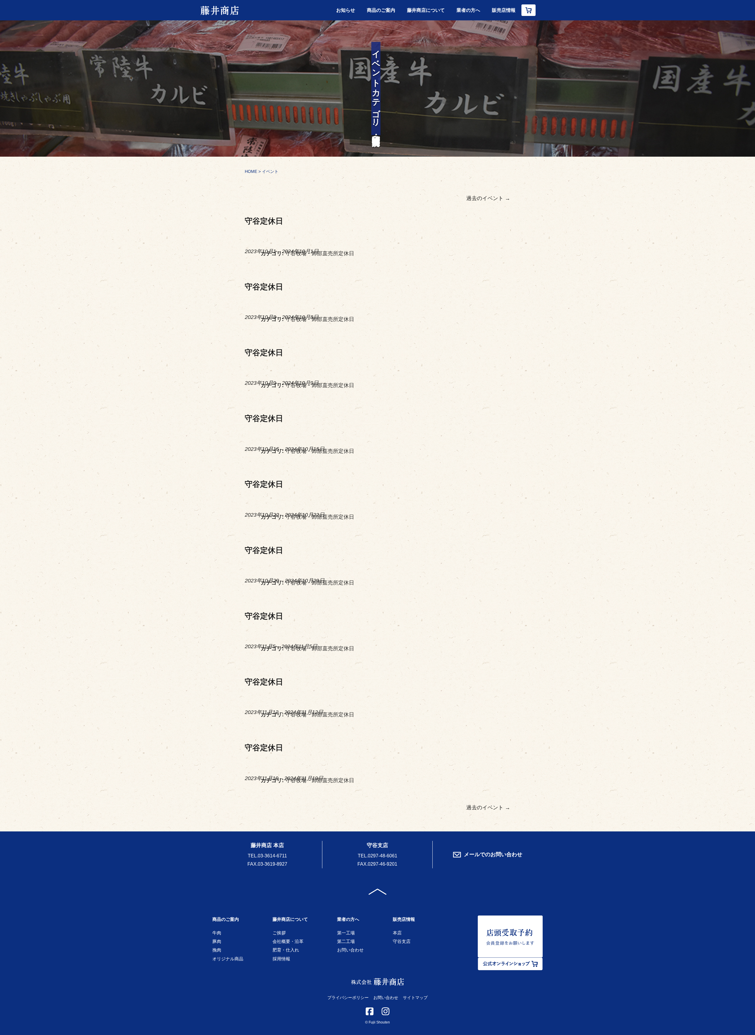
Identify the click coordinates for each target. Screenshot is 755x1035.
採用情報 (281, 958)
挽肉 (216, 949)
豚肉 (216, 941)
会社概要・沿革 (288, 941)
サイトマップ (415, 997)
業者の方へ (468, 10)
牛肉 (216, 932)
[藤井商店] (220, 10)
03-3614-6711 (272, 855)
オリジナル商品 (227, 958)
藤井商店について (426, 10)
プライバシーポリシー (348, 997)
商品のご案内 (381, 10)
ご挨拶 (279, 932)
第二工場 (346, 941)
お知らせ (345, 10)
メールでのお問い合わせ (493, 854)
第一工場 (346, 932)
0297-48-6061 (382, 855)
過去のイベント (488, 198)
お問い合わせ (350, 949)
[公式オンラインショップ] (528, 10)
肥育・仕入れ (286, 949)
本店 (397, 932)
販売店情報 (504, 10)
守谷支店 (402, 941)
